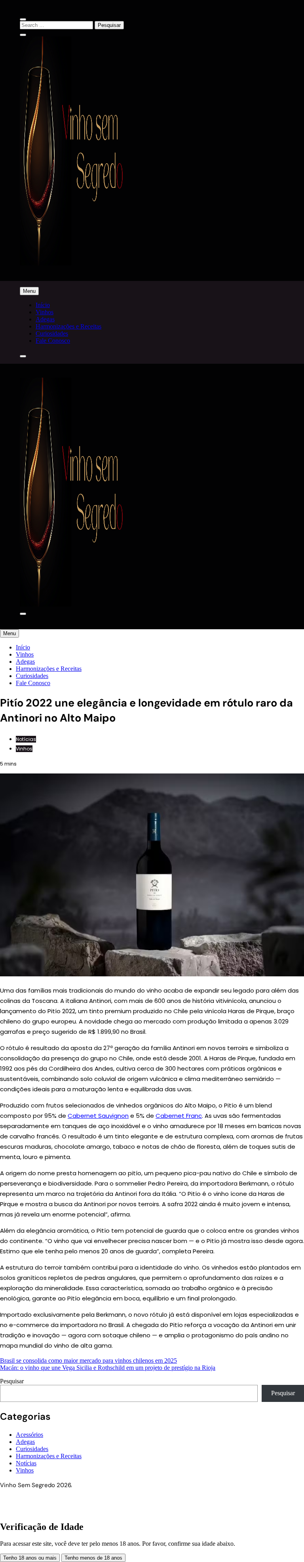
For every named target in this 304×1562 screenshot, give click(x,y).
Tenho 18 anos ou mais (30, 1558)
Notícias (26, 739)
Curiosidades (52, 333)
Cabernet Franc (179, 1115)
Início (43, 305)
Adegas (45, 319)
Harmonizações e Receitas (68, 326)
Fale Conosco (53, 340)
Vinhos (44, 312)
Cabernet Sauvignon (98, 1115)
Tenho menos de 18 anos (93, 1558)
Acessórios (29, 1434)
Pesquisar (12, 1381)
